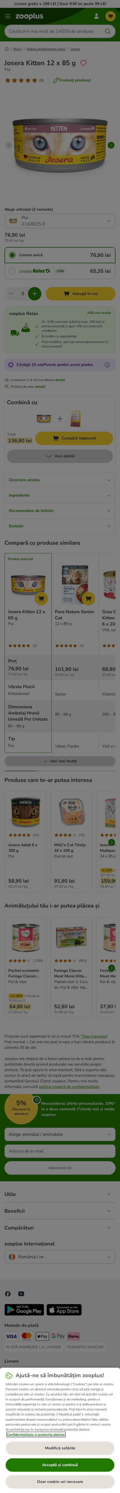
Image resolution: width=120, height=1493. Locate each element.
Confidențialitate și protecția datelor (36, 1434)
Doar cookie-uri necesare (60, 1481)
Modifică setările (60, 1448)
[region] (60, 1430)
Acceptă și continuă (60, 1465)
